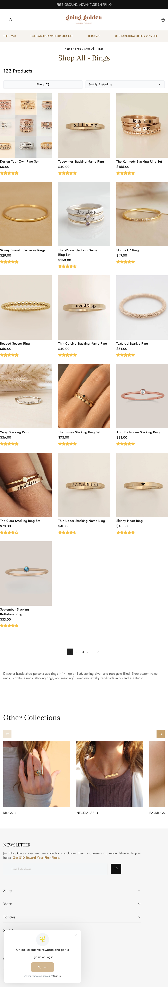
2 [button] (76, 652)
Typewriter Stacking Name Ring (81, 161)
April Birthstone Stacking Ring (138, 432)
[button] (98, 652)
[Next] (161, 734)
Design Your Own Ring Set (19, 161)
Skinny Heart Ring (129, 520)
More (7, 904)
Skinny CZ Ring (127, 250)
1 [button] (70, 652)
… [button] (87, 652)
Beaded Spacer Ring (15, 343)
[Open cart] (163, 20)
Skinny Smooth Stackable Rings (22, 250)
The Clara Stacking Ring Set (20, 520)
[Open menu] (5, 20)
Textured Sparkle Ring (132, 343)
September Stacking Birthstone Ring (14, 611)
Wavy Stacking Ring (14, 432)
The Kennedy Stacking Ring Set (139, 161)
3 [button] (83, 652)
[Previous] (7, 734)
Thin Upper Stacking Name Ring (81, 520)
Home (68, 49)
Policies (9, 917)
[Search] (10, 20)
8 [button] (91, 652)
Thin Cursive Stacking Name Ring (82, 343)
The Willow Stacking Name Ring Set (77, 252)
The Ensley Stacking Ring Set (79, 432)
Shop (78, 49)
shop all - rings (93, 49)
